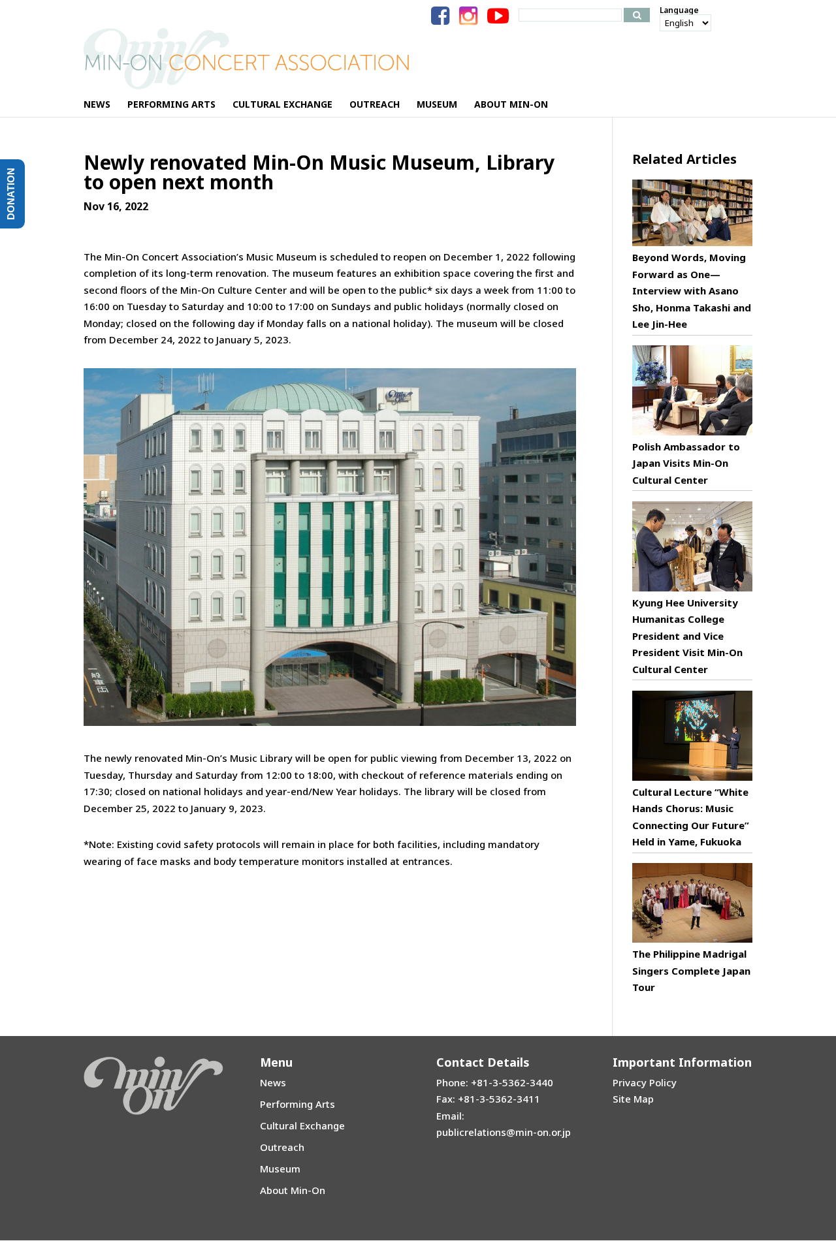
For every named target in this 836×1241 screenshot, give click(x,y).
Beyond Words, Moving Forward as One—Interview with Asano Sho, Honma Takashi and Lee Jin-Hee (691, 290)
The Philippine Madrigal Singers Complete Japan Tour (691, 970)
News (273, 1082)
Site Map (633, 1098)
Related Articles (684, 159)
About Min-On (292, 1190)
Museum (280, 1168)
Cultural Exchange (302, 1125)
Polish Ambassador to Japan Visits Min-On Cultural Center (686, 463)
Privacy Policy (645, 1082)
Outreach (282, 1147)
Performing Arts (297, 1103)
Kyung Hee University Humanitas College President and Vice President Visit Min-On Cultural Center (687, 636)
